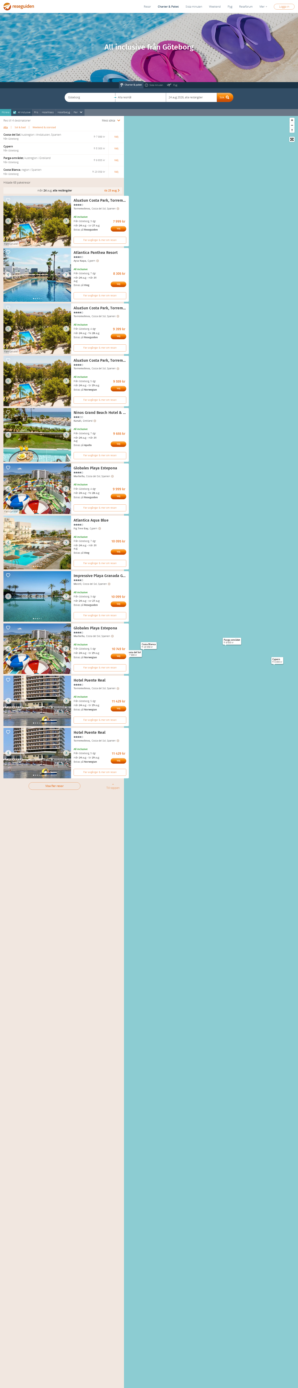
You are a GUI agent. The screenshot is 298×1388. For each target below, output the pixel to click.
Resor (147, 6)
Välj (118, 228)
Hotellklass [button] (48, 112)
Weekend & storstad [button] (44, 127)
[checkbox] (14, 112)
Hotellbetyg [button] (64, 112)
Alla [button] (5, 127)
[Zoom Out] (292, 125)
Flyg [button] (230, 6)
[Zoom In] (292, 120)
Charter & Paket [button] (168, 6)
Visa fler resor (54, 786)
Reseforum (246, 6)
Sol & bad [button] (20, 127)
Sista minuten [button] (194, 6)
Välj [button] (116, 136)
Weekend (215, 6)
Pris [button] (36, 112)
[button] (89, 97)
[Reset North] (292, 130)
